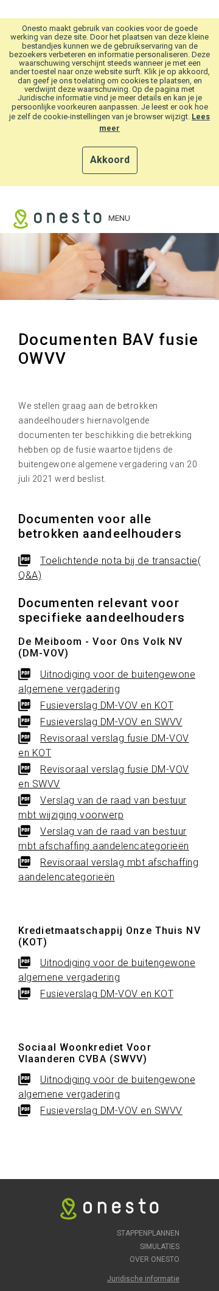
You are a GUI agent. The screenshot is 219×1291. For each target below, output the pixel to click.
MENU (119, 218)
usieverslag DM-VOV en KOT (110, 705)
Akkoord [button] (110, 159)
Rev (49, 738)
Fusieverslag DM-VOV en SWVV (111, 722)
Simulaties (159, 1246)
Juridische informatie (143, 1279)
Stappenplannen (148, 1233)
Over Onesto (154, 1259)
